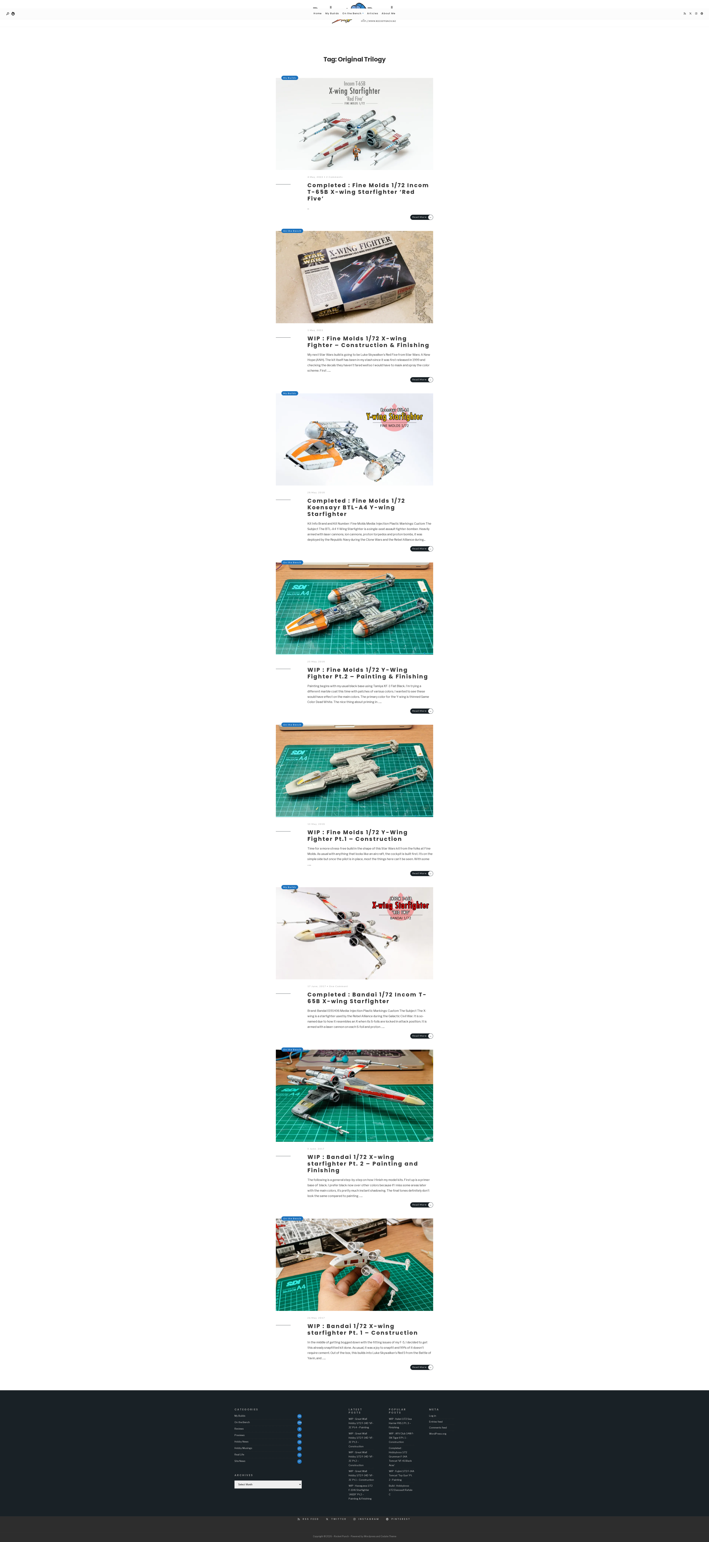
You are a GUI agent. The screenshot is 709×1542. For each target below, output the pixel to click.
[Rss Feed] (684, 13)
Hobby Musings (243, 1448)
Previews (239, 1435)
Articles (372, 13)
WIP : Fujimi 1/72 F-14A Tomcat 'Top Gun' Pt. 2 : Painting (401, 1475)
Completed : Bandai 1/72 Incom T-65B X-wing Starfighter (367, 998)
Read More (422, 217)
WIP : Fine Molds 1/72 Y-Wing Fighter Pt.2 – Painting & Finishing (367, 673)
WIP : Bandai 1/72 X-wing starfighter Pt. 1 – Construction (362, 1329)
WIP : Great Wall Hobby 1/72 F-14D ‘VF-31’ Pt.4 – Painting (361, 1423)
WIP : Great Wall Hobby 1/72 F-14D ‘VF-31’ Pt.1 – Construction (361, 1475)
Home (318, 13)
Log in (432, 1415)
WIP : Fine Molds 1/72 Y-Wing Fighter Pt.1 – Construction (357, 835)
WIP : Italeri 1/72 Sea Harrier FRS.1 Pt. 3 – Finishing (400, 1423)
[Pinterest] (701, 13)
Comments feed (438, 1427)
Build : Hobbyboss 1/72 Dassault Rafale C (400, 1490)
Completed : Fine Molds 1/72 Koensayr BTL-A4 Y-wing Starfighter (356, 507)
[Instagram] (696, 13)
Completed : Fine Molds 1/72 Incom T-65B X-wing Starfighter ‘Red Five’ (368, 192)
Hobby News (241, 1441)
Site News (239, 1460)
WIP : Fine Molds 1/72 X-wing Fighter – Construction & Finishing (368, 342)
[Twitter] (690, 13)
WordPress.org (437, 1433)
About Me (388, 13)
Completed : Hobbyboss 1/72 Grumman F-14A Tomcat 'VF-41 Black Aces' (400, 1457)
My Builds (332, 13)
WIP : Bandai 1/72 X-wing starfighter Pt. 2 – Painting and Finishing (362, 1163)
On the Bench (351, 13)
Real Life (239, 1454)
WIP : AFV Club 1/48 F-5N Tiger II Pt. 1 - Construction (401, 1438)
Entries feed (436, 1421)
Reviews (239, 1428)
